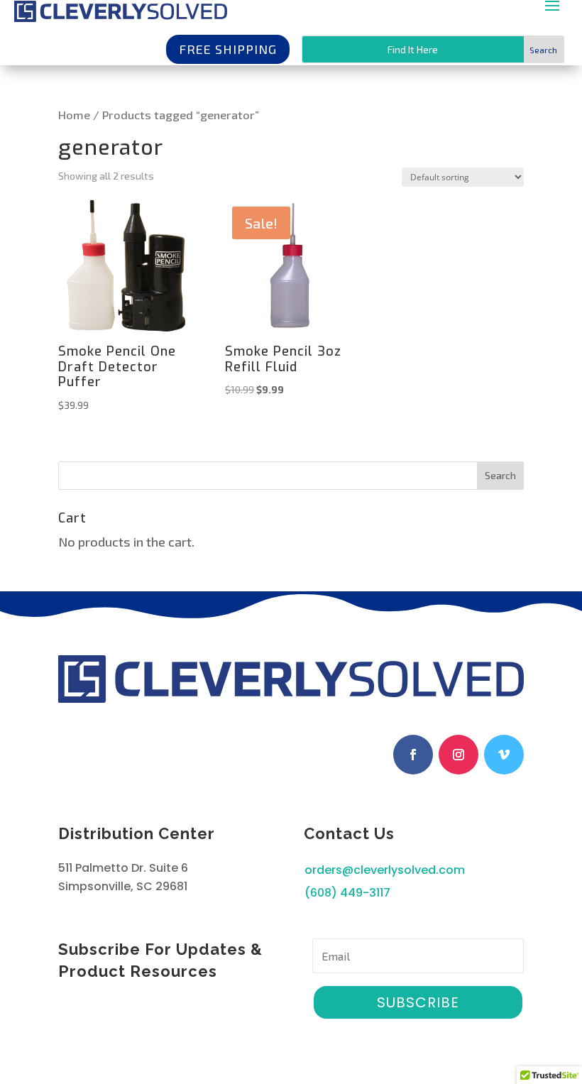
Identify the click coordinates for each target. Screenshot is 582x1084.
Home (74, 114)
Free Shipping (228, 49)
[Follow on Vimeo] (504, 754)
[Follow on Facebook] (413, 754)
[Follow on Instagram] (458, 754)
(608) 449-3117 (347, 893)
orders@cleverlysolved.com (384, 870)
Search (500, 475)
